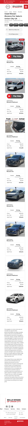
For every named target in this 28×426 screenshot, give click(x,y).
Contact (24, 409)
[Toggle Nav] (26, 7)
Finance (6, 409)
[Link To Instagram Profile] (12, 406)
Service (13, 409)
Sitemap (10, 417)
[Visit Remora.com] (20, 421)
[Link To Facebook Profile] (7, 406)
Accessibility (22, 417)
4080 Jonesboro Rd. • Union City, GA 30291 (9, 1)
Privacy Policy (16, 417)
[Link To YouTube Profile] (9, 406)
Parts (18, 409)
